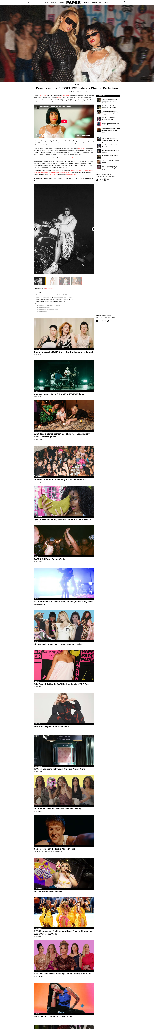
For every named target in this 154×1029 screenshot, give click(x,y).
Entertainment (39, 431)
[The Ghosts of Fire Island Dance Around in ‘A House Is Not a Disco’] (99, 130)
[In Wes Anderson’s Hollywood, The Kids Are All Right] (64, 750)
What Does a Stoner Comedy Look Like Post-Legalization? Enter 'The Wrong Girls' (62, 435)
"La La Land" (81, 148)
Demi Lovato (65, 95)
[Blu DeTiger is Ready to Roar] (99, 157)
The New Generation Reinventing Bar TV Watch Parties (60, 479)
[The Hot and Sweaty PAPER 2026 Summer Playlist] (64, 625)
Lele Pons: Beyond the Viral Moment (51, 726)
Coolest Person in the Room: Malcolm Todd (54, 849)
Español (106, 2)
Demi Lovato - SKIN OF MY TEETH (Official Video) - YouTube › (48, 305)
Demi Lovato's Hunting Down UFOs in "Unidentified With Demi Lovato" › (54, 299)
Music (47, 2)
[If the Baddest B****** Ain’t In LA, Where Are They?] (99, 119)
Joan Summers (39, 811)
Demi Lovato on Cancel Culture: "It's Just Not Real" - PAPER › (52, 295)
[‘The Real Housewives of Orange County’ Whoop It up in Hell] (64, 955)
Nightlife (86, 2)
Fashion (53, 2)
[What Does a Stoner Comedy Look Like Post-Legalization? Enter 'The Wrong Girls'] (64, 415)
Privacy (109, 176)
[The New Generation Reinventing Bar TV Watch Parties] (64, 461)
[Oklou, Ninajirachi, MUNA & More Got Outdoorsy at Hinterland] (64, 333)
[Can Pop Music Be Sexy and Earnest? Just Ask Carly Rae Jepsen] (99, 167)
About (97, 176)
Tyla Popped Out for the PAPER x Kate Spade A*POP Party (62, 684)
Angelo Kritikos (49, 288)
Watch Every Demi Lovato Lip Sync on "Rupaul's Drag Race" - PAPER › (54, 297)
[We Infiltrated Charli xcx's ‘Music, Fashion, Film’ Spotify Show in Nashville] (64, 583)
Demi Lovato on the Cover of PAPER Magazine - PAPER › (50, 301)
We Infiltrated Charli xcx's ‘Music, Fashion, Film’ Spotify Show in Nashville (63, 603)
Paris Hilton (42, 95)
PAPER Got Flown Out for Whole (49, 559)
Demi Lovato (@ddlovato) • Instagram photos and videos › (47, 309)
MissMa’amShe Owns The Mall (48, 891)
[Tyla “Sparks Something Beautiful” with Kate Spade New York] (64, 501)
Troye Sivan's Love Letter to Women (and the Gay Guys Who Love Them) (110, 113)
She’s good (71, 174)
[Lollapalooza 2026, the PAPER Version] (99, 162)
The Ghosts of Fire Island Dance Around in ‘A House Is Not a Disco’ (110, 130)
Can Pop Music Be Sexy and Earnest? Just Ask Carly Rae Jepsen (109, 167)
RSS (106, 176)
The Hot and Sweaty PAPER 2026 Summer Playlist (58, 644)
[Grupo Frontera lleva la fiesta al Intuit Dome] (99, 146)
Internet (94, 2)
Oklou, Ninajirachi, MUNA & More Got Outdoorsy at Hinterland (63, 352)
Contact (102, 176)
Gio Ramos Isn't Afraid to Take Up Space (53, 1016)
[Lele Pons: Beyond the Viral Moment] (64, 708)
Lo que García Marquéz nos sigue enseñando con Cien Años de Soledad (109, 101)
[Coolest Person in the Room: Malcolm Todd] (64, 830)
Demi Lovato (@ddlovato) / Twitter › (43, 307)
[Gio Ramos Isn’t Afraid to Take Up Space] (64, 998)
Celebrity (61, 2)
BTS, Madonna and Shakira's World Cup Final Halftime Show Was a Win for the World (63, 932)
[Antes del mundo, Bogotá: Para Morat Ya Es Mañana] (64, 375)
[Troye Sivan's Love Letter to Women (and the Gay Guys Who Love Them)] (99, 112)
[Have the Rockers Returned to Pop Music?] (99, 151)
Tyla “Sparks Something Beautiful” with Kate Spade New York (63, 519)
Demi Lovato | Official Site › (41, 311)
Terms (113, 176)
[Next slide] (92, 229)
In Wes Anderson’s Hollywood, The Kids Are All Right (59, 769)
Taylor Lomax (39, 439)
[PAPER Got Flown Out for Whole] (64, 540)
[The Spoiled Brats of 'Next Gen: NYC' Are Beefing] (64, 790)
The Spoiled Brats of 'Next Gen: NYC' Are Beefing (57, 809)
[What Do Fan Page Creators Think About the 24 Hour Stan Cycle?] (99, 139)
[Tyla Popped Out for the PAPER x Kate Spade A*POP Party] (64, 665)
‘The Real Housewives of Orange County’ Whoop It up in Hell (63, 974)
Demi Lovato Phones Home (67, 158)
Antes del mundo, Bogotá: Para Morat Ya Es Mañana (59, 394)
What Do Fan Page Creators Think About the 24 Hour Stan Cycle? (109, 140)
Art (100, 2)
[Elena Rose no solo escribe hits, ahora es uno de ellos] (99, 107)
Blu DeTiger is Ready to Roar (109, 155)
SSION (59, 97)
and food (52, 174)
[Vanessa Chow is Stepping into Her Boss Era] (99, 124)
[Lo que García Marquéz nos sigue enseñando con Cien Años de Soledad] (99, 100)
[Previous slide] (35, 229)
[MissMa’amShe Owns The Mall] (64, 873)
